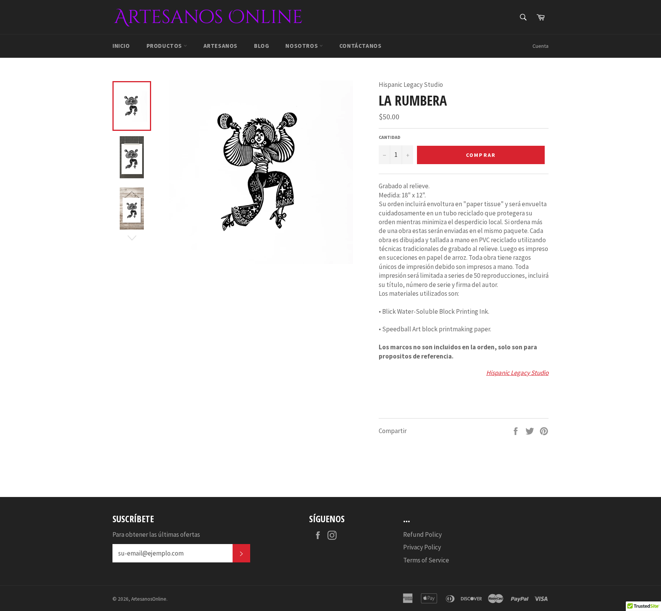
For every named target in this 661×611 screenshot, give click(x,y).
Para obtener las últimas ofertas (156, 534)
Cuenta (540, 45)
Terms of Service (426, 560)
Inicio (121, 45)
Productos (165, 45)
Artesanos (221, 45)
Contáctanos (360, 45)
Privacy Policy (422, 547)
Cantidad (390, 137)
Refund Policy (422, 534)
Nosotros (302, 45)
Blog (261, 45)
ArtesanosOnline (148, 599)
